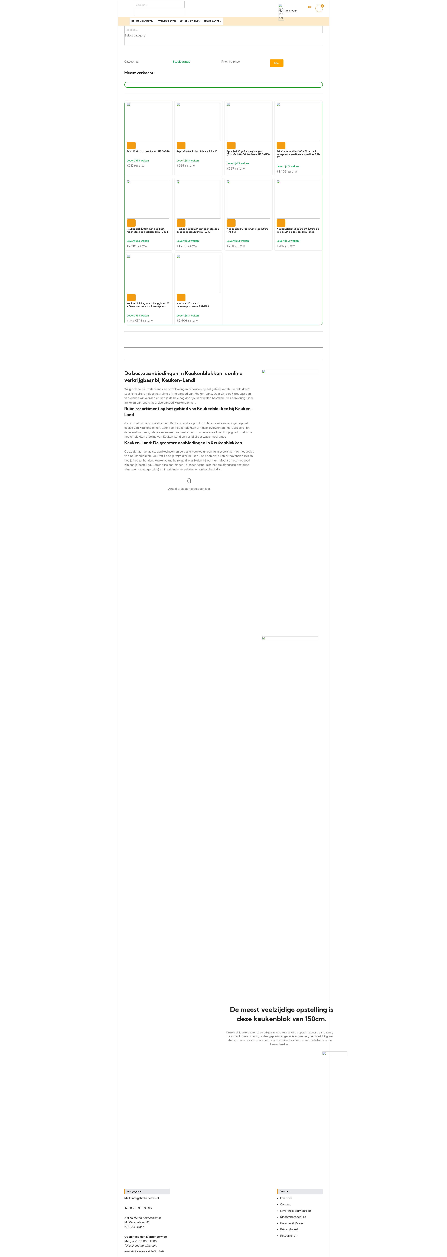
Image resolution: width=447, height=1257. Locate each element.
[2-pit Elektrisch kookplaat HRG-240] (149, 121)
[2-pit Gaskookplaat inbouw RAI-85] (198, 121)
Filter (276, 63)
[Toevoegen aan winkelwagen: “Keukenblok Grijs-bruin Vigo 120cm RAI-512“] (231, 223)
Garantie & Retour (292, 1223)
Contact (285, 1204)
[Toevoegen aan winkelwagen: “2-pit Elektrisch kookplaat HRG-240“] (131, 145)
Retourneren (288, 1235)
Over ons (286, 1198)
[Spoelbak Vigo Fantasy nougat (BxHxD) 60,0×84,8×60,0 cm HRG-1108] (248, 121)
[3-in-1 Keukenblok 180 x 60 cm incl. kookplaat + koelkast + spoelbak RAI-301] (298, 121)
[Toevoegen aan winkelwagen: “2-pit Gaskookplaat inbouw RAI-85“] (181, 145)
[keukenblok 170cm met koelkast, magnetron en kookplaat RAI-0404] (148, 199)
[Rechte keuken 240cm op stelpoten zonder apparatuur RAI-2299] (198, 199)
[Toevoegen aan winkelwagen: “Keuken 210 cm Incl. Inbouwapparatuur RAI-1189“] (181, 297)
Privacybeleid (289, 1229)
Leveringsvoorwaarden (295, 1210)
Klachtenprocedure (293, 1217)
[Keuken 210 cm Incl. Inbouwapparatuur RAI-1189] (198, 273)
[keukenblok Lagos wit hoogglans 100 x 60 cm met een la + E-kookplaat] (149, 273)
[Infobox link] (223, 13)
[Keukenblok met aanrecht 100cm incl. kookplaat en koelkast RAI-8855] (298, 199)
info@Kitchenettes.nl (145, 1198)
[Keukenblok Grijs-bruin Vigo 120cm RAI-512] (248, 199)
